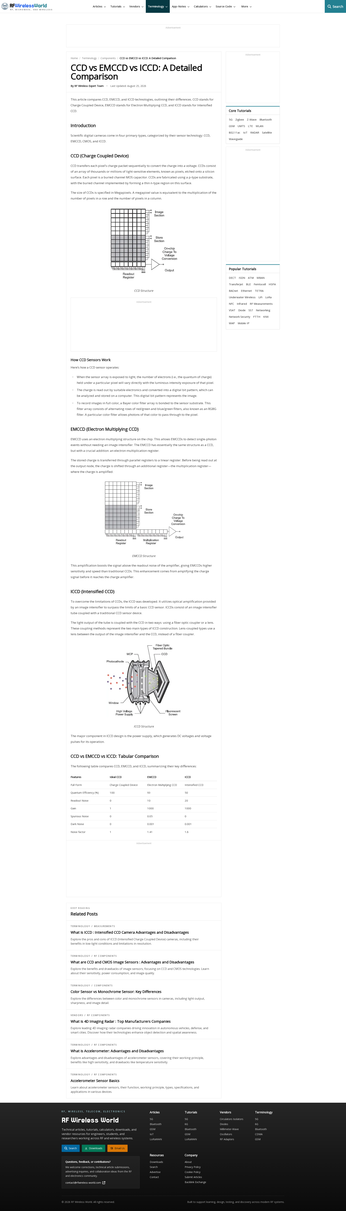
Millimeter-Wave (229, 1129)
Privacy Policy (193, 1167)
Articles (155, 1112)
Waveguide (236, 139)
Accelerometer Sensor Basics (95, 1080)
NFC (231, 303)
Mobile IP (243, 323)
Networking (263, 310)
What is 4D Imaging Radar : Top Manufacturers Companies (121, 1021)
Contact (154, 1177)
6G (186, 1124)
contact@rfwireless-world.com (83, 1182)
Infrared (242, 303)
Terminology (89, 58)
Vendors (77, 1015)
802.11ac (234, 132)
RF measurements (261, 303)
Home (74, 58)
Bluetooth (266, 119)
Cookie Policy (192, 1172)
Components (108, 58)
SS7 (251, 310)
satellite (267, 132)
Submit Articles (193, 1177)
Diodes (224, 1124)
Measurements (104, 926)
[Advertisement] (173, 37)
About (188, 1162)
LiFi (260, 297)
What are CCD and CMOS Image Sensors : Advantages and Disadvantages (132, 962)
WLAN (259, 126)
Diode (242, 310)
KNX (266, 316)
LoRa (268, 297)
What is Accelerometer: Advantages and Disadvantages (117, 1050)
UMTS (241, 126)
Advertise (155, 1172)
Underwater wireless (242, 297)
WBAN (261, 278)
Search (154, 1167)
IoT (245, 132)
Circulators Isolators (231, 1119)
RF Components (105, 956)
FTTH (256, 316)
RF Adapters (227, 1139)
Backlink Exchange (195, 1182)
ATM (251, 278)
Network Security (239, 316)
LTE (250, 126)
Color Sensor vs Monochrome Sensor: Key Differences (116, 991)
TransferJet (236, 284)
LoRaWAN (156, 1139)
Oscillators (226, 1134)
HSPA (272, 284)
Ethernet (246, 290)
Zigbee (239, 119)
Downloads (156, 1162)
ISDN (242, 278)
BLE (248, 284)
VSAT (232, 310)
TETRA (259, 290)
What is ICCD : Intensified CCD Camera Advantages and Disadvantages (130, 932)
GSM (232, 126)
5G (230, 119)
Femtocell (260, 284)
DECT (232, 278)
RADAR (254, 132)
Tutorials (191, 1112)
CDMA (259, 1134)
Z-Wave (252, 119)
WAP (232, 323)
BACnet (233, 290)
